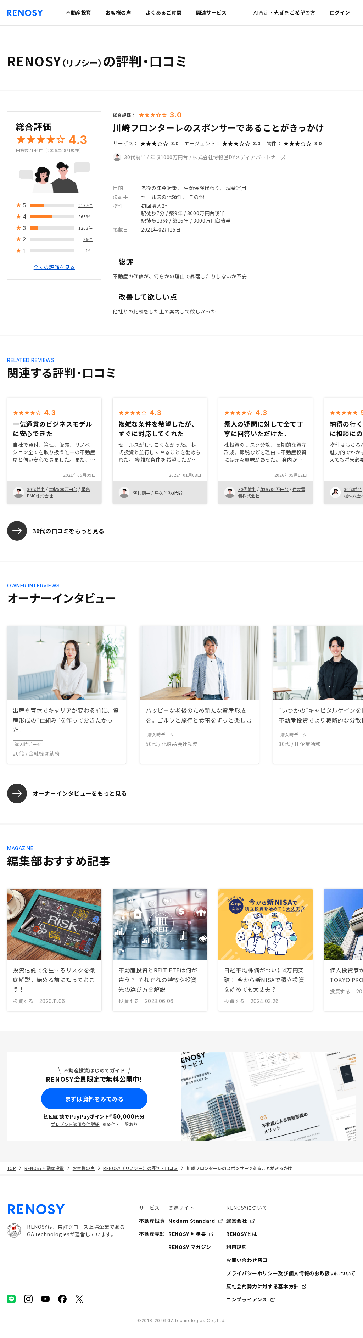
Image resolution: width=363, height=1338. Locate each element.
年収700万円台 (168, 492)
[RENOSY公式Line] (11, 1299)
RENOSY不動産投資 (44, 1168)
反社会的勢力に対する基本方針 (262, 1286)
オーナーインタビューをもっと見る (80, 793)
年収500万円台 (63, 489)
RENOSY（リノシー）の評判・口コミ (140, 1168)
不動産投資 (152, 1220)
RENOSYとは (241, 1233)
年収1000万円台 (169, 157)
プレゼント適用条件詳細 (75, 1124)
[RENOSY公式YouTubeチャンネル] (45, 1299)
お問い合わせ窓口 (247, 1260)
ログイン (340, 12)
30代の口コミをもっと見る (68, 530)
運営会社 (236, 1220)
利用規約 (236, 1246)
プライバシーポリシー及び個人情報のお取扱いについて (291, 1273)
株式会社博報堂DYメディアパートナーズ (239, 157)
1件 (89, 250)
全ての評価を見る (54, 267)
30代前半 (135, 157)
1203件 (85, 228)
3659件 (85, 216)
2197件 (85, 205)
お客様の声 (84, 1168)
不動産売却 (152, 1233)
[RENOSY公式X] (79, 1299)
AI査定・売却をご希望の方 (284, 12)
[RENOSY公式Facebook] (62, 1299)
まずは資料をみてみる (94, 1098)
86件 (88, 239)
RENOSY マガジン (189, 1246)
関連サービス (211, 12)
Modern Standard (191, 1220)
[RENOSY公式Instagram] (28, 1299)
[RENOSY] (66, 1209)
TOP (11, 1168)
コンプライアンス (246, 1299)
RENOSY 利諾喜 (187, 1233)
